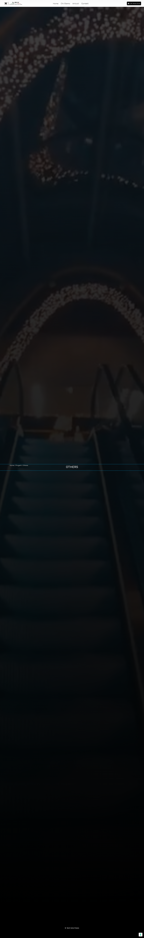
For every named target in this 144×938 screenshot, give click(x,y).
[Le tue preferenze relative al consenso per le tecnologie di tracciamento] (140, 934)
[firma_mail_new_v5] (13, 2)
